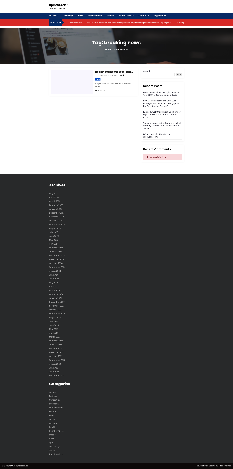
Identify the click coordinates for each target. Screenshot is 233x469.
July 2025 (53, 232)
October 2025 (55, 220)
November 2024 (57, 259)
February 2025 (56, 247)
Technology (67, 15)
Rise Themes (225, 466)
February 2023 (56, 340)
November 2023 (56, 305)
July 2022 (53, 367)
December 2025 (57, 212)
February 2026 (56, 205)
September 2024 (57, 267)
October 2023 (55, 309)
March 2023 (54, 336)
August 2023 (55, 317)
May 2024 (53, 282)
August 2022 (55, 364)
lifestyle (53, 434)
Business (53, 15)
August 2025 (55, 228)
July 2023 (53, 321)
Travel (52, 450)
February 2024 (56, 294)
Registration (160, 15)
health (52, 427)
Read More (100, 90)
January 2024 (55, 298)
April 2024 (54, 286)
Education (54, 403)
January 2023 (55, 344)
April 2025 (54, 243)
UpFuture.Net (58, 5)
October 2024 (56, 263)
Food (51, 415)
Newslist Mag (203, 466)
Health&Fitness (126, 15)
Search (146, 71)
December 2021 (56, 375)
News (80, 15)
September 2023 (57, 313)
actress (52, 392)
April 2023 (53, 333)
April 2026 (54, 197)
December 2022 (57, 348)
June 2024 (54, 278)
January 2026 (55, 209)
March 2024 (55, 290)
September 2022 (57, 360)
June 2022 (54, 371)
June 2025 (54, 236)
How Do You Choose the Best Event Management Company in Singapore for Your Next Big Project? (122, 22)
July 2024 (53, 274)
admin (122, 75)
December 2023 (57, 302)
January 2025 (55, 251)
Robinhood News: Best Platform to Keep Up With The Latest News (114, 71)
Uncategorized (56, 454)
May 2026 (53, 193)
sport (51, 442)
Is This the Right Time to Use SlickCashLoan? (157, 135)
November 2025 (56, 216)
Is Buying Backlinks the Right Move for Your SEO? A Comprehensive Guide (161, 93)
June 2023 (54, 325)
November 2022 (56, 352)
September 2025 (57, 224)
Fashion (110, 15)
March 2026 (54, 201)
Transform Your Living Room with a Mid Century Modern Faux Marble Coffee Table (162, 126)
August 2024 (55, 271)
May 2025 (53, 240)
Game (52, 419)
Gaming (53, 423)
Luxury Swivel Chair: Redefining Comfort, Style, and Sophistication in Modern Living (162, 115)
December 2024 (57, 255)
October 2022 (55, 356)
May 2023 (53, 329)
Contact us (143, 15)
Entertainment (95, 15)
